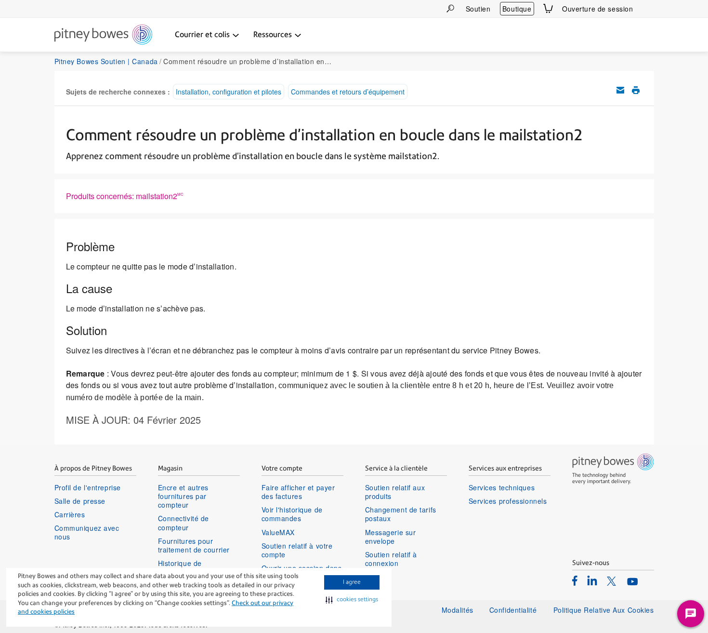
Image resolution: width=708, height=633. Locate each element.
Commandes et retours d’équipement (348, 91)
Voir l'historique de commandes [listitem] (292, 514)
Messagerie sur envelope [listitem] (390, 536)
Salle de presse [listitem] (79, 501)
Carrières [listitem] (69, 514)
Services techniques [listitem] (502, 487)
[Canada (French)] (648, 8)
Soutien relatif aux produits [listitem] (395, 491)
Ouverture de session (597, 8)
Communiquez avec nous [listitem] (86, 532)
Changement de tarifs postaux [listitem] (400, 514)
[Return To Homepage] (103, 35)
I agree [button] (352, 582)
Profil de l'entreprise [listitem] (87, 487)
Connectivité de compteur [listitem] (183, 522)
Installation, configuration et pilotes (228, 91)
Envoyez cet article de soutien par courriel (620, 90)
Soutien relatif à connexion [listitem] (391, 558)
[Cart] (548, 8)
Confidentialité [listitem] (514, 610)
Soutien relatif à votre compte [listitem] (297, 550)
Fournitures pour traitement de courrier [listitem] (194, 545)
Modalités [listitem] (457, 610)
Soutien (478, 8)
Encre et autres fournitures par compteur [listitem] (183, 496)
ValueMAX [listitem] (278, 532)
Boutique (516, 8)
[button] (352, 599)
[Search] (450, 8)
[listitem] (574, 580)
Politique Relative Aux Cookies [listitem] (603, 610)
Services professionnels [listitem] (508, 501)
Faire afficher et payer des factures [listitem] (298, 491)
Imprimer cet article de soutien (635, 90)
